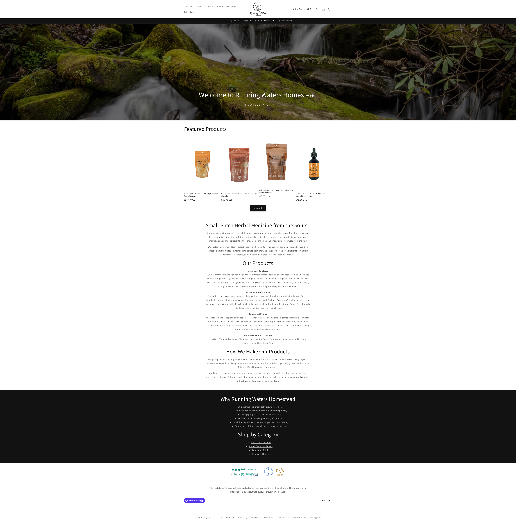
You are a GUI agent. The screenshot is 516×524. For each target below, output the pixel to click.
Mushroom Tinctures (261, 442)
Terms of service (255, 518)
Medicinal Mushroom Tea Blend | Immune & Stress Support (201, 195)
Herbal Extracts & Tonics (260, 446)
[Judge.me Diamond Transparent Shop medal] (268, 471)
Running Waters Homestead (211, 518)
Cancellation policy (300, 518)
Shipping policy (315, 518)
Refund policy (268, 518)
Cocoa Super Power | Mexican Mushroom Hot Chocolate (239, 195)
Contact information (283, 518)
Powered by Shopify (228, 518)
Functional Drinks (260, 450)
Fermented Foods (260, 454)
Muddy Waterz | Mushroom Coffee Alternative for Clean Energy (276, 191)
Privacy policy (242, 518)
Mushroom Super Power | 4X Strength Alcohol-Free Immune (310, 195)
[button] (318, 9)
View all (258, 208)
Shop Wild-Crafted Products (258, 105)
